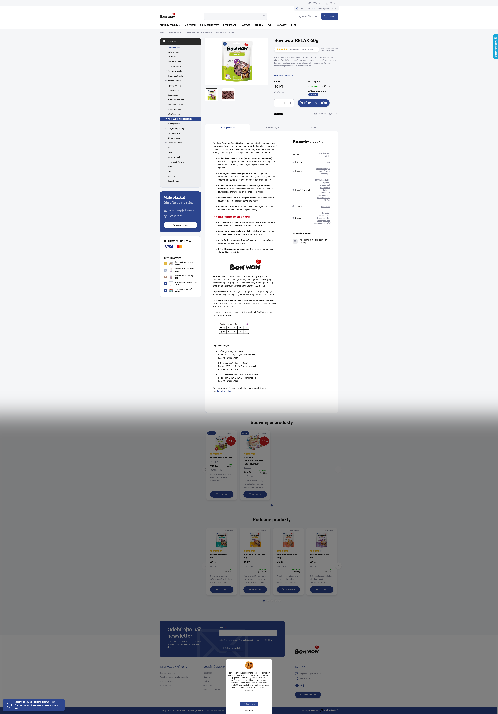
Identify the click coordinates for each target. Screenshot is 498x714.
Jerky (170, 171)
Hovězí (327, 162)
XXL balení (172, 57)
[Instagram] (302, 685)
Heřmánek (325, 193)
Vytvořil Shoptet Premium (308, 710)
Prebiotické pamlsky (176, 100)
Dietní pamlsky (174, 124)
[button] (272, 505)
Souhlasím (250, 704)
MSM (317, 180)
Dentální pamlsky (174, 81)
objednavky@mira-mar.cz (182, 210)
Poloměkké (325, 207)
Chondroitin (325, 180)
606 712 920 (175, 216)
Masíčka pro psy (174, 62)
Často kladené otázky (212, 689)
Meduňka (321, 198)
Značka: (328, 50)
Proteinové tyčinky (175, 76)
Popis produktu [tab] (227, 127)
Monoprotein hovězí (322, 223)
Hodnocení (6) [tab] (272, 127)
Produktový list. (224, 391)
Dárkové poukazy (174, 52)
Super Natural (173, 181)
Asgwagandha (324, 195)
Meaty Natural (174, 157)
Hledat (263, 16)
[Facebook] (297, 685)
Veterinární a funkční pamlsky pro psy (313, 241)
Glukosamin (325, 188)
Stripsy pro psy (174, 133)
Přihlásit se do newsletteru (232, 648)
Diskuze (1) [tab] (315, 127)
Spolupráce (208, 685)
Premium (171, 148)
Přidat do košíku (315, 102)
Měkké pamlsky (174, 114)
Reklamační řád (166, 685)
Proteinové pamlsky (175, 71)
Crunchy (171, 176)
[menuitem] (170, 25)
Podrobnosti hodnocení (308, 49)
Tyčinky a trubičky (175, 66)
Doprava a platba (167, 681)
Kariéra (206, 681)
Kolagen (326, 190)
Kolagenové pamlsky (176, 128)
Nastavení (249, 710)
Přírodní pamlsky (174, 109)
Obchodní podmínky (168, 673)
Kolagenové (322, 218)
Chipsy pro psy (174, 138)
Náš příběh (207, 673)
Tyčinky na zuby (174, 85)
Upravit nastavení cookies (214, 710)
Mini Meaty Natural (176, 162)
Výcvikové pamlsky (175, 105)
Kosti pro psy (173, 95)
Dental (170, 167)
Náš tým (206, 677)
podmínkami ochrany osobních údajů (257, 640)
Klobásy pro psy (174, 90)
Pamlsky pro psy (173, 47)
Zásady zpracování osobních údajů (174, 677)
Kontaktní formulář (180, 225)
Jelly (170, 152)
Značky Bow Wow (175, 143)
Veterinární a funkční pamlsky (180, 119)
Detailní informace (282, 75)
